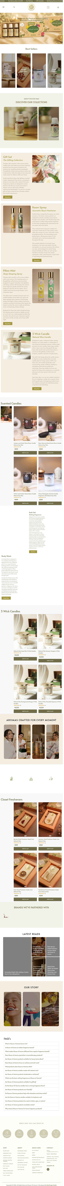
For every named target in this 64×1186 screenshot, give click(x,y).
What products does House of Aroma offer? (18, 1067)
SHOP (33, 1152)
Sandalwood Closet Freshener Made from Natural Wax (48, 890)
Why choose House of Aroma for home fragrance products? (23, 1109)
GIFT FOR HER (21, 1167)
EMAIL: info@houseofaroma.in (52, 1151)
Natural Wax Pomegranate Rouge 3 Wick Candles (25, 702)
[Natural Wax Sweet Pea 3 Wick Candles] (25, 631)
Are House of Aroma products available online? (20, 1105)
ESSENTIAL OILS (7, 1155)
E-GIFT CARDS (6, 1175)
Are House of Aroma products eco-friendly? (18, 1089)
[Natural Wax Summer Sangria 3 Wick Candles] (50, 631)
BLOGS (33, 1155)
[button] (14, 7)
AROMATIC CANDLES (8, 1163)
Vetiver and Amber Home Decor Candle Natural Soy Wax (25, 494)
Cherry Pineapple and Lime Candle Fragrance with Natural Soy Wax (48, 494)
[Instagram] (48, 1169)
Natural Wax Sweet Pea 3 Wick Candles (25, 651)
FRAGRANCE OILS (7, 1153)
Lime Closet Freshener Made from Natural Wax (23, 890)
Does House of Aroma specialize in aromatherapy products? (24, 1055)
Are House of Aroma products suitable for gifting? (20, 1082)
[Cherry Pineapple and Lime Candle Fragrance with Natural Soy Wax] (50, 474)
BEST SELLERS (6, 1166)
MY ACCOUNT (35, 1150)
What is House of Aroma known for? (16, 1044)
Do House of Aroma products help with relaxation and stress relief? (26, 1093)
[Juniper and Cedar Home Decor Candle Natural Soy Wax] (25, 423)
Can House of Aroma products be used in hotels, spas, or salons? (25, 1101)
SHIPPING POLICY (36, 1159)
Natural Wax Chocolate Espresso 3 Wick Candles (49, 702)
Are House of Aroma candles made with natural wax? (21, 1070)
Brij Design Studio (52, 1185)
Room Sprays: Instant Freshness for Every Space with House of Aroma (52, 950)
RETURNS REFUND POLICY (38, 1157)
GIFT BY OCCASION (22, 1164)
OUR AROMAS (21, 1155)
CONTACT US (21, 1160)
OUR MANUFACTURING (23, 1157)
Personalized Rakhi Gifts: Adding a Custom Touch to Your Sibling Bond (16, 973)
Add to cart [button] (25, 452)
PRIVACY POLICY (36, 1164)
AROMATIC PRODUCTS (37, 1172)
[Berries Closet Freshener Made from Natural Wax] (25, 819)
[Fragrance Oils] (20, 123)
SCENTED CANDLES (7, 1157)
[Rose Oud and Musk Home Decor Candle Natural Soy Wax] (50, 423)
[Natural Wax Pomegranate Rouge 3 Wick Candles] (25, 682)
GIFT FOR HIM (21, 1169)
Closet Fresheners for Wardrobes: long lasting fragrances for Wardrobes (38, 970)
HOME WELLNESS (36, 1170)
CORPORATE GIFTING (23, 1162)
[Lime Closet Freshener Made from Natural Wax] (25, 870)
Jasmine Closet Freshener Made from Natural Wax (48, 840)
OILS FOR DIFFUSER (7, 1173)
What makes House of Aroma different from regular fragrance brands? (27, 1051)
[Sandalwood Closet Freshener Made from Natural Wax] (50, 870)
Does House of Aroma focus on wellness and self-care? (22, 1063)
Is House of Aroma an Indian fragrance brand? (19, 1047)
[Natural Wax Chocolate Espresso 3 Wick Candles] (50, 682)
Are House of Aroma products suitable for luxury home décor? (24, 1059)
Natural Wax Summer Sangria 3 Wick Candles (49, 652)
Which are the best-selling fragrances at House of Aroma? (23, 1078)
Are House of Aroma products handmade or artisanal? (22, 1074)
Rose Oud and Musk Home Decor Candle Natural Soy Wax (49, 444)
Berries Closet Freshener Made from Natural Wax (24, 840)
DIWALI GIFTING (21, 1153)
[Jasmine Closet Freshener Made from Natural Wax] (50, 819)
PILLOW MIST (6, 1150)
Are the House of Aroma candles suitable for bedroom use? (23, 1097)
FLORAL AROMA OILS (8, 1170)
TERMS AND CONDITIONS (38, 1162)
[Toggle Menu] (4, 7)
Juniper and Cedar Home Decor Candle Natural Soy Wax (25, 444)
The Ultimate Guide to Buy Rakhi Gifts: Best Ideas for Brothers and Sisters (38, 950)
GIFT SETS (5, 1168)
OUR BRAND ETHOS (22, 1150)
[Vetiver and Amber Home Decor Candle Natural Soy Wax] (25, 474)
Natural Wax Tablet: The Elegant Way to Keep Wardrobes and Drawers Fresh (52, 970)
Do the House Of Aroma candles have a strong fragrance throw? (25, 1086)
